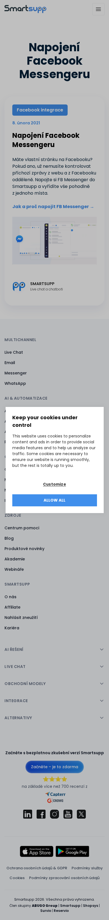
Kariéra (11, 628)
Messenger (15, 373)
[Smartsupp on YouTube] (67, 814)
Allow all (55, 500)
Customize (54, 484)
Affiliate (12, 607)
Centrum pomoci (21, 528)
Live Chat (13, 352)
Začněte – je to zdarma (54, 767)
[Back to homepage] (25, 11)
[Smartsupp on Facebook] (41, 814)
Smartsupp (70, 905)
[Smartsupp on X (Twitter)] (81, 814)
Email (9, 362)
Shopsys (90, 905)
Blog (9, 538)
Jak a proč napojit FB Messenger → (53, 206)
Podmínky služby (87, 868)
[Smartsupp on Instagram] (54, 814)
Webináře (14, 569)
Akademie (14, 559)
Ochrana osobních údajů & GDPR (36, 868)
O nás (10, 597)
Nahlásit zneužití (21, 617)
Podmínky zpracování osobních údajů (64, 878)
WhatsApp (15, 383)
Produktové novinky (24, 548)
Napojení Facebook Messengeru (45, 140)
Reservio (61, 910)
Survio (45, 910)
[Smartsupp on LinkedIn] (27, 814)
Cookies (17, 878)
